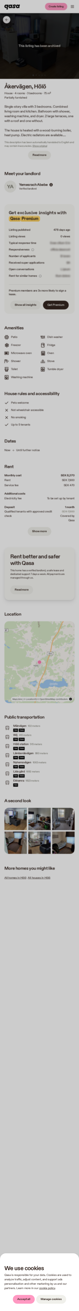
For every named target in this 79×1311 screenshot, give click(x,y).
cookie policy (47, 1288)
